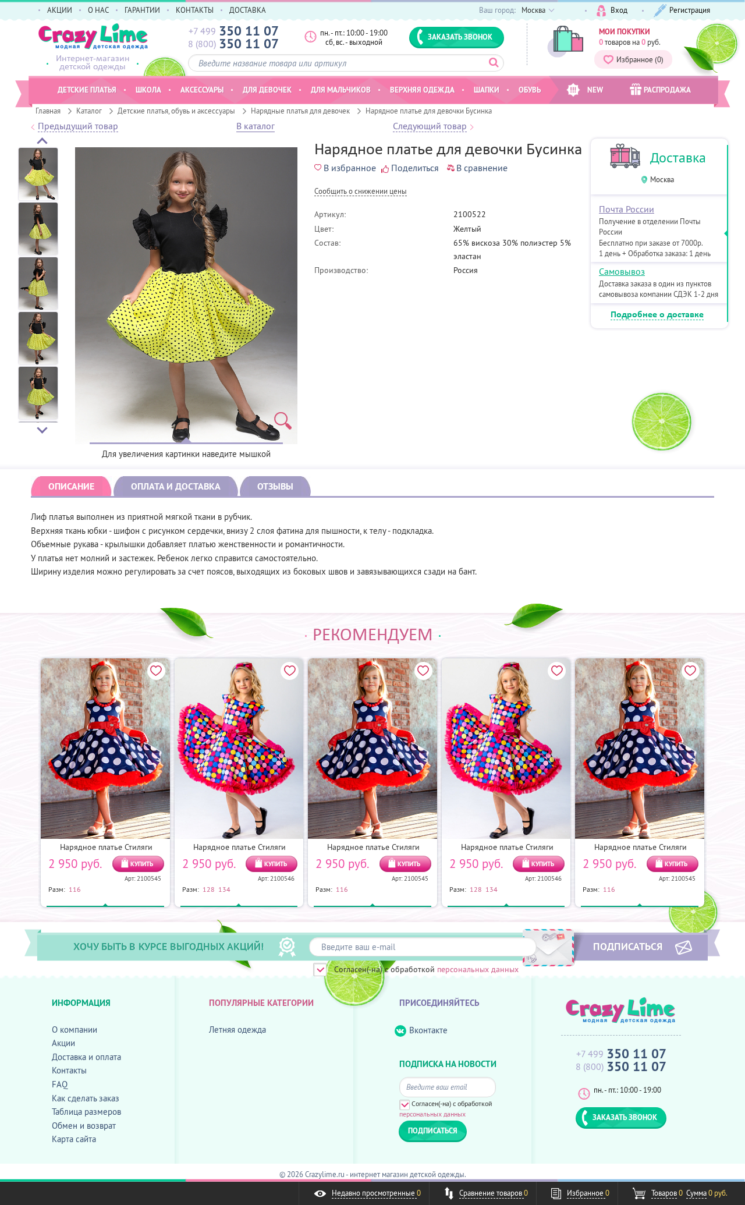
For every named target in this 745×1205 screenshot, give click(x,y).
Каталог (89, 110)
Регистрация (689, 10)
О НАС (98, 10)
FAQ (60, 1084)
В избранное (350, 167)
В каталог (255, 126)
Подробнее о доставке (657, 315)
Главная (48, 110)
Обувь (530, 89)
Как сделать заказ (85, 1098)
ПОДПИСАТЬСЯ (627, 946)
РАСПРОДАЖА (667, 89)
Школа (148, 89)
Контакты (69, 1070)
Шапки (486, 89)
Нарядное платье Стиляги (106, 847)
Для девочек (267, 89)
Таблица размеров (86, 1111)
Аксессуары (202, 89)
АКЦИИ (59, 10)
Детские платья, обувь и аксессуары (176, 110)
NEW (595, 89)
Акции (63, 1042)
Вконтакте (428, 1030)
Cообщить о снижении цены (360, 191)
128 (209, 889)
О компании (74, 1029)
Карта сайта (74, 1138)
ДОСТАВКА (247, 10)
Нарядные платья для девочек (300, 110)
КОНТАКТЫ (195, 10)
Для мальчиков (341, 89)
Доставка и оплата (86, 1056)
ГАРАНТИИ (142, 10)
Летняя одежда (237, 1029)
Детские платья (87, 89)
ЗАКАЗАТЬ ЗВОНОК (460, 36)
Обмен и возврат (84, 1125)
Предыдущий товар (78, 126)
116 (75, 889)
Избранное (640, 59)
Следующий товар (430, 126)
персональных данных (478, 969)
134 (224, 889)
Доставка (678, 157)
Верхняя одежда (422, 89)
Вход (619, 10)
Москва (662, 180)
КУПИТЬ (141, 864)
